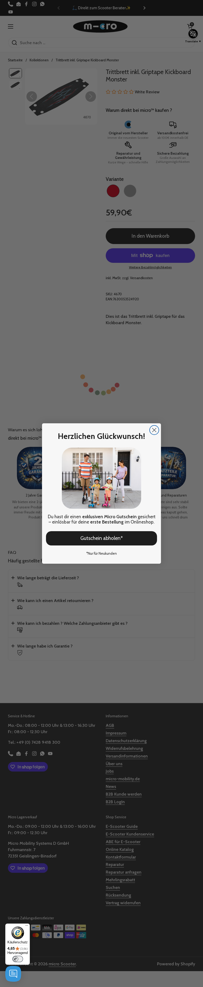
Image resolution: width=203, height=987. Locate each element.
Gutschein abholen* (101, 538)
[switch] (17, 959)
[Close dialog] (154, 430)
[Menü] (27, 927)
